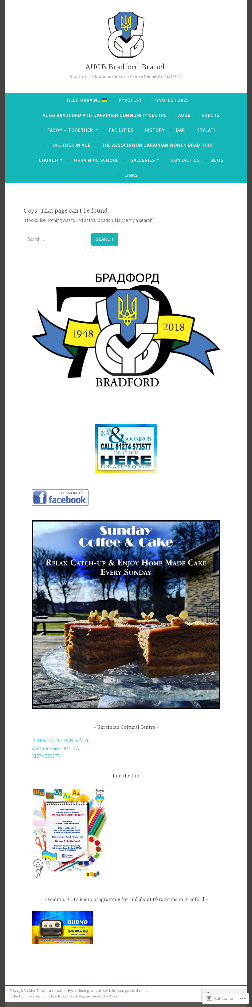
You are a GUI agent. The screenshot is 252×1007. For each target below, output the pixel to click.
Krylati (205, 130)
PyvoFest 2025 (171, 100)
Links (131, 175)
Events (211, 115)
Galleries (142, 160)
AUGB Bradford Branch (126, 67)
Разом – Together (70, 130)
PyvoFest (130, 100)
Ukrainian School (96, 160)
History (155, 130)
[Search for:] (57, 239)
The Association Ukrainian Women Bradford (157, 145)
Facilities (121, 130)
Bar (180, 130)
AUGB (184, 115)
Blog (217, 160)
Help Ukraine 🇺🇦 (87, 100)
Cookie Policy (107, 996)
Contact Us (185, 160)
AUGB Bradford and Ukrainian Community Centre (105, 115)
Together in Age (70, 145)
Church (48, 160)
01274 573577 (46, 756)
